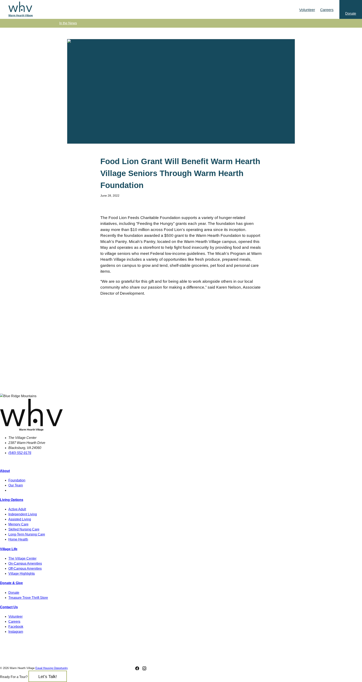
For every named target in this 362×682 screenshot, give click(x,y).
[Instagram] (144, 668)
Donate (13, 592)
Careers (14, 621)
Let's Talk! (47, 676)
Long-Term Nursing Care (26, 534)
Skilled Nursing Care (23, 529)
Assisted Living (19, 519)
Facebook (15, 626)
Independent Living (22, 514)
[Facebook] (137, 668)
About (5, 471)
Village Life (8, 549)
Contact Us (9, 607)
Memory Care (18, 524)
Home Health (18, 539)
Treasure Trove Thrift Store (28, 597)
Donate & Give (11, 583)
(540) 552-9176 (19, 453)
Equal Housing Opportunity (51, 668)
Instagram (15, 631)
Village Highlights (21, 573)
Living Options (11, 500)
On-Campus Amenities (25, 563)
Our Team (15, 485)
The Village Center (22, 558)
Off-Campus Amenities (25, 568)
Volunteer (15, 616)
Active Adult (17, 509)
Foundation (16, 480)
